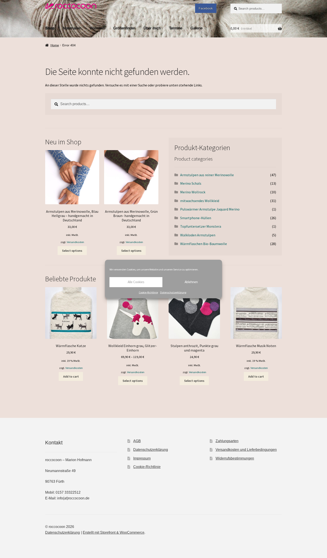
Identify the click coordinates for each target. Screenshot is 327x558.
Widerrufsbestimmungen (235, 458)
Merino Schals (190, 183)
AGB (137, 441)
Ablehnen (191, 282)
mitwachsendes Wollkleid (199, 200)
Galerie (196, 28)
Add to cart (71, 376)
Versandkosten (75, 242)
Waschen (97, 28)
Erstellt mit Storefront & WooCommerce (113, 532)
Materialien (72, 28)
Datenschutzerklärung (173, 292)
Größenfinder (124, 28)
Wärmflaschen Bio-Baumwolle (203, 243)
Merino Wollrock (192, 192)
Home (54, 45)
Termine (175, 28)
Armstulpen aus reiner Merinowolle (207, 175)
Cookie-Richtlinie (148, 292)
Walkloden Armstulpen (197, 235)
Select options (72, 251)
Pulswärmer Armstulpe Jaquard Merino (210, 209)
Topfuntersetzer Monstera (200, 226)
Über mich (152, 28)
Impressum (142, 458)
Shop (49, 28)
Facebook (206, 8)
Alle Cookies (136, 282)
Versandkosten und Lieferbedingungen (246, 450)
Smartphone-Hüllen (195, 218)
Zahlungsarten (227, 441)
